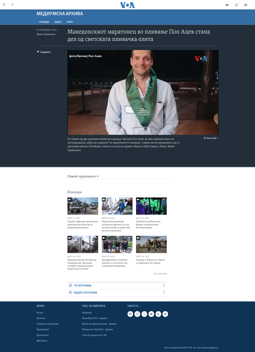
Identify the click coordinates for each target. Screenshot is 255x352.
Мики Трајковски (46, 34)
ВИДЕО (58, 22)
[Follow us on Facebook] (130, 314)
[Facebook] (245, 5)
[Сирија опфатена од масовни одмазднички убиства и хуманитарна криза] (82, 206)
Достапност (43, 335)
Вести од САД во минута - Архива (99, 324)
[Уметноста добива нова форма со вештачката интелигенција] (151, 206)
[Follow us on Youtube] (151, 314)
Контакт (41, 318)
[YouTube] (227, 5)
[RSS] (158, 314)
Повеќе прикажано (82, 176)
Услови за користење (48, 324)
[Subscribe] (165, 314)
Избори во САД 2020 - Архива (97, 329)
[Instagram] (236, 5)
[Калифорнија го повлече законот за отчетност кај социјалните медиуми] (117, 244)
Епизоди (44, 22)
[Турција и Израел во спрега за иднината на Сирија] (151, 244)
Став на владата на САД (94, 335)
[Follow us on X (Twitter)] (144, 314)
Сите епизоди (160, 274)
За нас (40, 313)
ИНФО (70, 22)
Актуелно (87, 313)
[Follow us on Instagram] (137, 314)
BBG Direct (42, 341)
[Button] (43, 53)
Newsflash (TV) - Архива (94, 318)
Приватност (43, 329)
